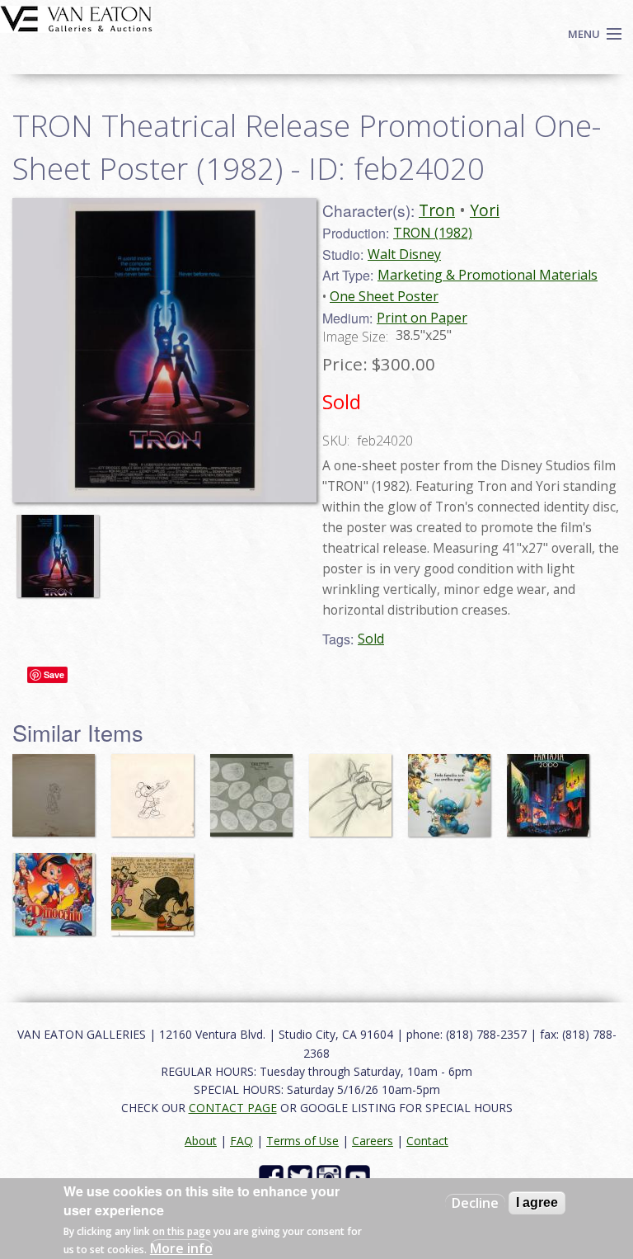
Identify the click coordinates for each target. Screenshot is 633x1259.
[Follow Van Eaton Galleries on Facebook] (273, 1175)
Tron (437, 210)
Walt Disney (404, 254)
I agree (537, 1202)
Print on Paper (422, 318)
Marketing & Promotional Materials (487, 275)
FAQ (241, 1140)
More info (181, 1248)
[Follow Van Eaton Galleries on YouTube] (359, 1175)
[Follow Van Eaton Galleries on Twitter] (302, 1175)
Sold (371, 639)
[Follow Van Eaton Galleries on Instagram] (330, 1175)
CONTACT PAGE (233, 1107)
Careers (372, 1140)
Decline (475, 1203)
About (201, 1140)
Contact (427, 1140)
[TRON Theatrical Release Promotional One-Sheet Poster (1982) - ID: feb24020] (61, 548)
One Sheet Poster (384, 296)
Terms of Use (302, 1140)
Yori (484, 210)
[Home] (76, 17)
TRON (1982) (432, 233)
